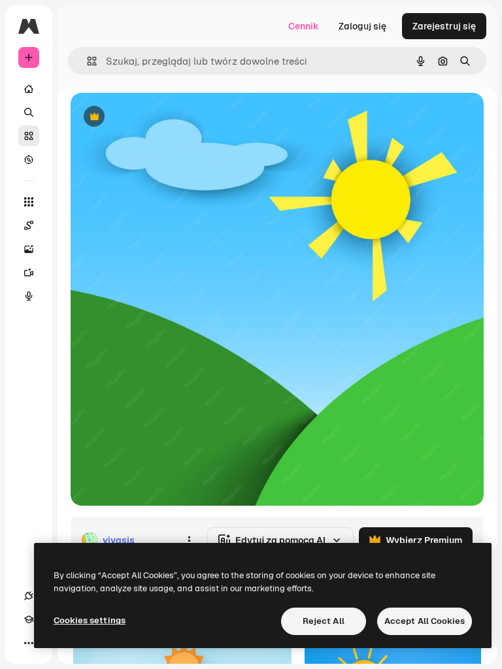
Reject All (323, 621)
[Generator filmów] (28, 272)
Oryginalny (161, 117)
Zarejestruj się (444, 26)
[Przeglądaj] (28, 159)
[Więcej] (28, 642)
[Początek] (28, 88)
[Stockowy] (28, 135)
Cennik (303, 26)
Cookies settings (90, 620)
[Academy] (28, 619)
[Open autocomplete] (87, 61)
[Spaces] (28, 225)
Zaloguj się (362, 26)
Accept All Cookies (424, 621)
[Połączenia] (28, 595)
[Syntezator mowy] (28, 296)
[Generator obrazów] (28, 248)
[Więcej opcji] (189, 540)
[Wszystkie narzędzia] (28, 201)
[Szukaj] (28, 112)
